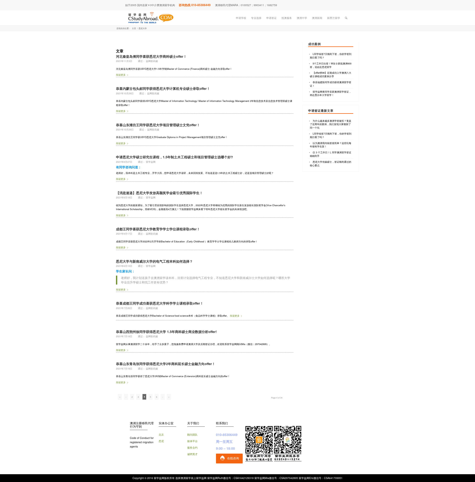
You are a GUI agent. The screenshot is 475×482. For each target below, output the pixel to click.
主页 (134, 28)
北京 (161, 434)
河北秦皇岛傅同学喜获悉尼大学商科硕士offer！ (151, 56)
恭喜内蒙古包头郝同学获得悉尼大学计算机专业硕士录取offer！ (163, 88)
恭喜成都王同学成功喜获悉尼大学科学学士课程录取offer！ (159, 303)
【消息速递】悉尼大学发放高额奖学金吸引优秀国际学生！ (159, 192)
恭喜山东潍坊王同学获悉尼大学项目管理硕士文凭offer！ (158, 124)
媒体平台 (192, 441)
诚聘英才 (192, 454)
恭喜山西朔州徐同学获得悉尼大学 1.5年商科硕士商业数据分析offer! (166, 331)
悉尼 (161, 441)
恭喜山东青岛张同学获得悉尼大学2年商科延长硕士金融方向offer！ (165, 363)
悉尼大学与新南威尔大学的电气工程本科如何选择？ (154, 261)
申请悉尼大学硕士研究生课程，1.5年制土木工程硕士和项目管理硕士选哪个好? (174, 157)
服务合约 (192, 447)
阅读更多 (121, 74)
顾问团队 (192, 434)
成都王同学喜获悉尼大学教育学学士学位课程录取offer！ (158, 229)
